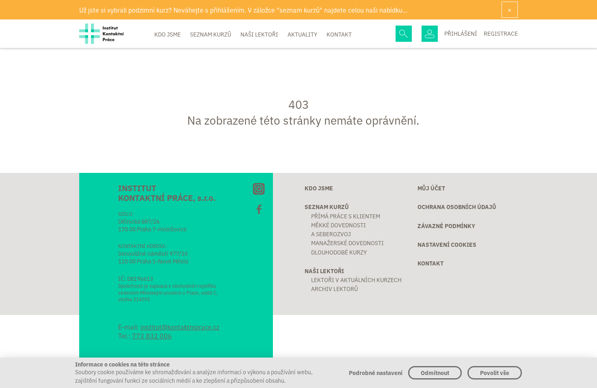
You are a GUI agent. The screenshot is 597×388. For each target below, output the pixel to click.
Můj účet (431, 188)
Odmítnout (435, 373)
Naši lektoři (259, 34)
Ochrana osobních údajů (456, 207)
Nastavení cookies (446, 244)
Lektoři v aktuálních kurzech (356, 280)
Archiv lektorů (334, 289)
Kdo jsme (168, 34)
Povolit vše (494, 373)
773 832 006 (152, 335)
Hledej (404, 34)
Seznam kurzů (211, 34)
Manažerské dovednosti (347, 243)
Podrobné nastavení (375, 373)
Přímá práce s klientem (345, 216)
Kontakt (339, 34)
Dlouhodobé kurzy (339, 252)
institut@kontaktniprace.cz (180, 326)
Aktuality (303, 34)
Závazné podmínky (446, 226)
